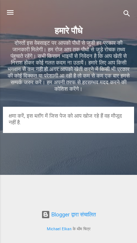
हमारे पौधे (69, 31)
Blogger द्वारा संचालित (73, 214)
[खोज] (126, 15)
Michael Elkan (59, 229)
